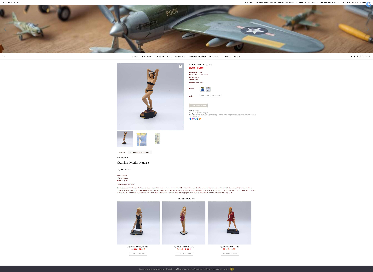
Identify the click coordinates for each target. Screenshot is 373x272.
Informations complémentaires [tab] (140, 152)
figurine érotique (213, 115)
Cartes (320, 2)
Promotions (180, 56)
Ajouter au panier (198, 105)
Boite (191, 96)
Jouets (251, 2)
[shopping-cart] (17, 2)
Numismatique (290, 2)
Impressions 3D (270, 2)
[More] (200, 119)
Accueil (135, 56)
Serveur (237, 56)
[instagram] (9, 2)
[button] (180, 66)
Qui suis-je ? (147, 56)
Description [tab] (122, 152)
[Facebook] (190, 119)
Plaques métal (310, 2)
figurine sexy (233, 115)
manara (240, 115)
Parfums (355, 2)
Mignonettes (365, 2)
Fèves (349, 2)
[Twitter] (195, 119)
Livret (191, 89)
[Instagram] (193, 119)
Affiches (327, 2)
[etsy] (12, 2)
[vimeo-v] (14, 2)
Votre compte (215, 56)
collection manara (201, 115)
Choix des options (138, 253)
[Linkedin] (197, 119)
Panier (228, 56)
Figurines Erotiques (202, 113)
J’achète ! (160, 56)
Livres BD (280, 2)
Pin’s (343, 2)
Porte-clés (336, 2)
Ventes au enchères (197, 56)
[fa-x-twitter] (6, 2)
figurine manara (224, 115)
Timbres (301, 2)
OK (232, 269)
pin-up (254, 115)
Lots (169, 56)
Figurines (259, 2)
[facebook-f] (3, 2)
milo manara (247, 115)
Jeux (246, 2)
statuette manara (194, 116)
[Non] (371, 269)
